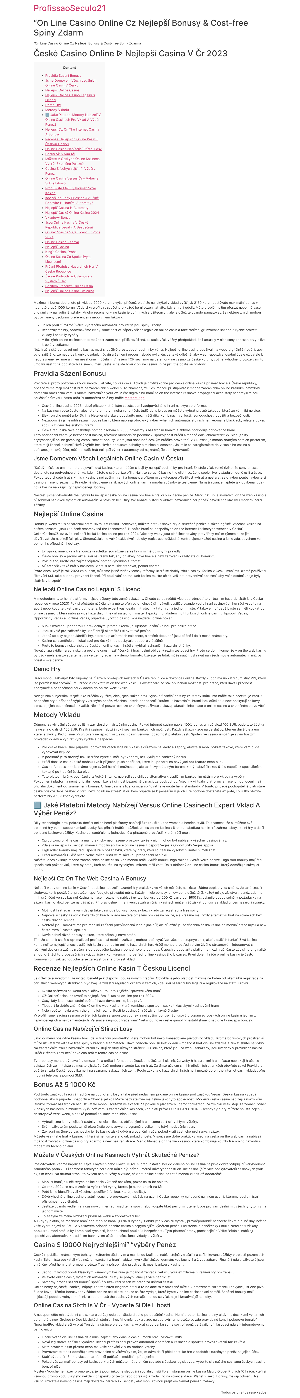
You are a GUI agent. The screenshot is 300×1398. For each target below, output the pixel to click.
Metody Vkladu (57, 110)
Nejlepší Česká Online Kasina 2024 (72, 213)
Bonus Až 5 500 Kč (60, 154)
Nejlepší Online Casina (62, 90)
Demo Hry (53, 105)
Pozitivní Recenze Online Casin (69, 286)
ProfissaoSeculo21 (70, 8)
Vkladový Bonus (57, 217)
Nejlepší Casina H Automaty (67, 208)
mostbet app (134, 398)
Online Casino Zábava (62, 242)
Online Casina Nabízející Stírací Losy (73, 149)
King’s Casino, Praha (61, 252)
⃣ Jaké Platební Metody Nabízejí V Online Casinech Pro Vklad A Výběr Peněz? (73, 119)
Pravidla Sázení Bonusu (63, 75)
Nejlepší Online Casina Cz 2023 (69, 291)
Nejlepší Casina (57, 247)
